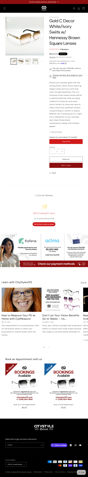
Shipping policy (72, 472)
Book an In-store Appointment (24, 405)
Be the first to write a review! (44, 224)
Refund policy (38, 472)
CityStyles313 (15, 472)
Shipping (52, 57)
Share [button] (54, 173)
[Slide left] (7, 61)
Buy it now (66, 165)
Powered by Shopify (25, 472)
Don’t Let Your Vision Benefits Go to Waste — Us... (60, 317)
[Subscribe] (41, 445)
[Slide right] (41, 61)
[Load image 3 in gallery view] (28, 61)
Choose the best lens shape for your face (68, 76)
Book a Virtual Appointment (63, 405)
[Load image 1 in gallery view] (14, 61)
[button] (4, 8)
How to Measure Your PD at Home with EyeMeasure (18, 317)
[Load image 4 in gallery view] (35, 61)
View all (83, 282)
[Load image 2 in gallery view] (21, 61)
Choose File (66, 141)
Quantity (52, 147)
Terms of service (60, 472)
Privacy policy (48, 472)
